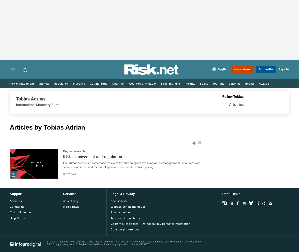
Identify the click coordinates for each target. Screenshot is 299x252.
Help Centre (18, 218)
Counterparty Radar (142, 83)
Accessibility (119, 201)
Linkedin (231, 203)
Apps (257, 203)
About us (16, 201)
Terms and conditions (125, 218)
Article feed (237, 104)
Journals (218, 83)
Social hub (263, 203)
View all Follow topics (224, 203)
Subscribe (266, 69)
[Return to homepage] (151, 74)
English (223, 69)
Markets (43, 83)
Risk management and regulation (92, 156)
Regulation (61, 83)
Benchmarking (170, 83)
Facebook (237, 203)
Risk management (21, 83)
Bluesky (250, 203)
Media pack (71, 206)
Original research (74, 151)
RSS (270, 203)
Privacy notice (120, 212)
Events (249, 83)
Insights (190, 83)
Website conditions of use (128, 206)
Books (204, 83)
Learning (235, 83)
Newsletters (242, 69)
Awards (264, 83)
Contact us (17, 206)
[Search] (25, 70)
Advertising (70, 201)
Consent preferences (125, 229)
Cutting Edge (99, 83)
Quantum (118, 83)
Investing (79, 83)
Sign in (283, 69)
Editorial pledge (20, 212)
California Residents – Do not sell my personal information (150, 223)
